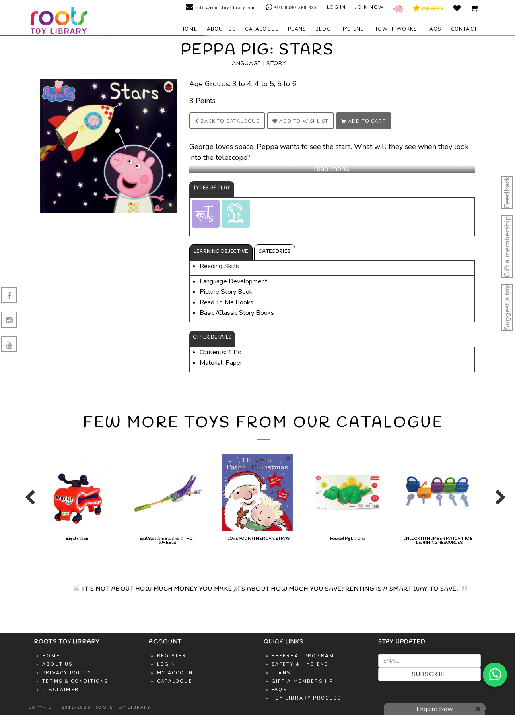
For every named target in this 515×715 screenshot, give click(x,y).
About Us (57, 664)
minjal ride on (73, 538)
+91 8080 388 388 (294, 7)
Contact (464, 29)
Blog (323, 29)
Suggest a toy (507, 307)
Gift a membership (507, 246)
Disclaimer (60, 690)
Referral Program (303, 656)
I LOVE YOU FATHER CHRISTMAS (253, 538)
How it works (394, 29)
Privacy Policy (66, 673)
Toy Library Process (306, 698)
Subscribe (429, 674)
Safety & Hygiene (300, 664)
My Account (176, 673)
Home (189, 29)
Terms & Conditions (75, 681)
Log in (336, 7)
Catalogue (261, 29)
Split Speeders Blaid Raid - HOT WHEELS (163, 541)
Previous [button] (28, 501)
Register (172, 656)
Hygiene (352, 29)
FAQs (433, 29)
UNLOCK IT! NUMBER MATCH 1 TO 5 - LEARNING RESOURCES (433, 541)
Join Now (369, 7)
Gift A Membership (302, 681)
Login (166, 664)
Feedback (507, 192)
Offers (431, 9)
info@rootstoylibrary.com (225, 7)
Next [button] (499, 501)
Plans (297, 29)
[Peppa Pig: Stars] (108, 145)
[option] (73, 497)
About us (221, 29)
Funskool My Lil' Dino (343, 538)
